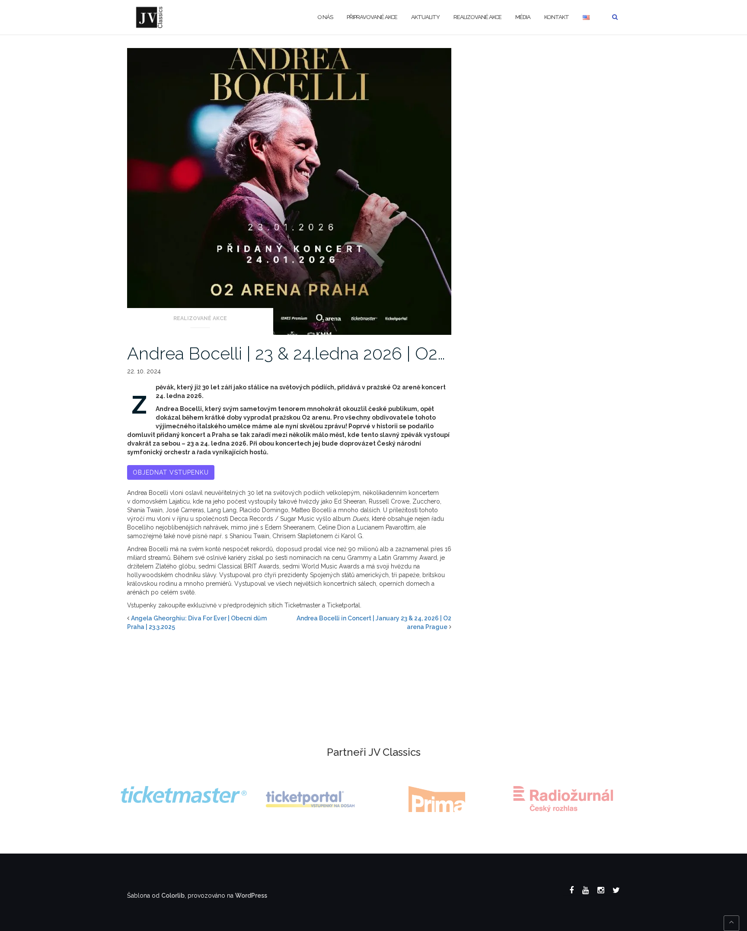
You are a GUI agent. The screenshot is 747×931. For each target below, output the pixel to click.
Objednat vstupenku (171, 472)
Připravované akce (372, 17)
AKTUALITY (425, 17)
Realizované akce (477, 17)
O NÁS (325, 17)
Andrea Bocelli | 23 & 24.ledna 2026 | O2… (286, 353)
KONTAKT (556, 17)
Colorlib (173, 895)
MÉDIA (522, 17)
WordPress (251, 895)
